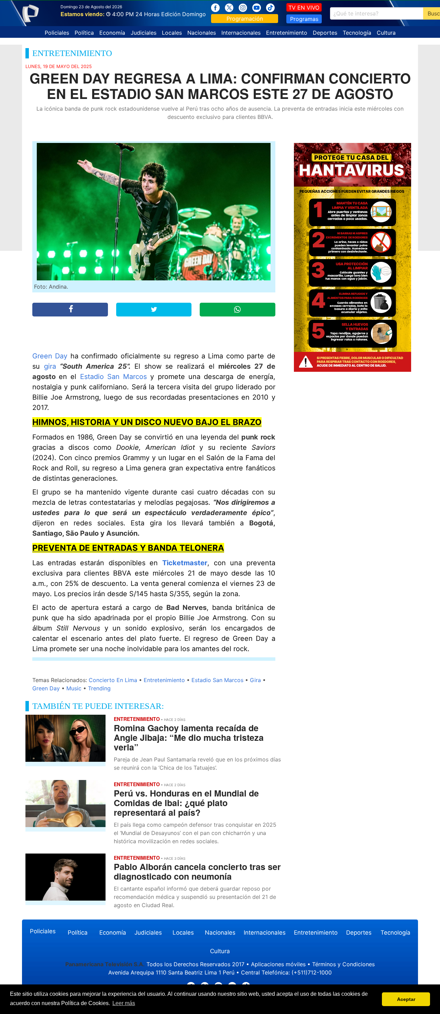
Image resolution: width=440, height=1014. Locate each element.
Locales (172, 32)
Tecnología (357, 32)
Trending (99, 688)
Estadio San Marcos (113, 376)
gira (50, 366)
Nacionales (201, 32)
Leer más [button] (123, 1003)
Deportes (325, 32)
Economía (112, 32)
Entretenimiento (286, 32)
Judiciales (143, 32)
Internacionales (241, 32)
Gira (255, 680)
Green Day (49, 356)
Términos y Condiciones (343, 964)
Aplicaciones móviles (278, 964)
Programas (304, 18)
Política (84, 32)
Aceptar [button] (406, 999)
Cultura (386, 32)
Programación (245, 18)
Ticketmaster (184, 563)
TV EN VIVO (303, 7)
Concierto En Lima (113, 680)
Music (73, 688)
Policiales (57, 32)
